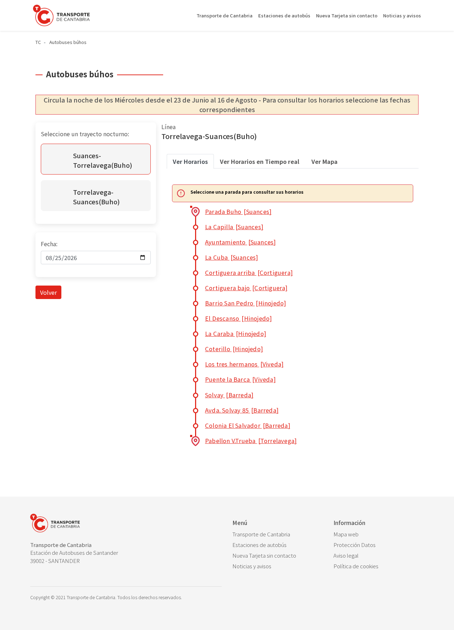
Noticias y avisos (402, 15)
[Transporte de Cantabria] (61, 15)
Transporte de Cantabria (224, 15)
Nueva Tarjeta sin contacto (346, 15)
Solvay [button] (229, 395)
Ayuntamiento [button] (240, 242)
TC (38, 42)
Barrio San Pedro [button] (245, 303)
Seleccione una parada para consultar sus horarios (247, 192)
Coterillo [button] (234, 348)
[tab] (190, 161)
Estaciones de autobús (284, 15)
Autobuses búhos (68, 42)
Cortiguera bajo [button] (246, 287)
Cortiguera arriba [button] (249, 272)
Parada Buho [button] (238, 211)
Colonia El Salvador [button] (247, 425)
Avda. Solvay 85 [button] (241, 410)
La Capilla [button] (234, 226)
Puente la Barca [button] (240, 379)
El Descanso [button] (238, 318)
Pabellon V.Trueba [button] (251, 440)
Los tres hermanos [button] (244, 364)
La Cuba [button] (231, 257)
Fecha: (49, 243)
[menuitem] (277, 534)
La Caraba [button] (235, 333)
